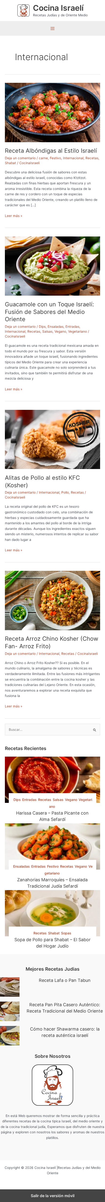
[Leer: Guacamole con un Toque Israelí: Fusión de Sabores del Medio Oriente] (52, 266)
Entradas (72, 327)
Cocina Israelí (58, 8)
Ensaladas (55, 327)
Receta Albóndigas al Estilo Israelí (51, 150)
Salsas (47, 331)
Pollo (65, 492)
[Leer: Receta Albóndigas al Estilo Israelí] (52, 112)
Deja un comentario (20, 158)
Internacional (73, 158)
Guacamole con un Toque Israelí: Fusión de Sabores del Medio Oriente (49, 312)
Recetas (91, 158)
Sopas (66, 933)
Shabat (10, 163)
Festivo (55, 158)
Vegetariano (77, 331)
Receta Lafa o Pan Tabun (65, 980)
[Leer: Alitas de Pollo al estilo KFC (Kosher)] (52, 439)
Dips (42, 327)
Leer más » (13, 216)
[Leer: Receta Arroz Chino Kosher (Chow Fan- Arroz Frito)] (52, 600)
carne (43, 158)
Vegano (60, 331)
